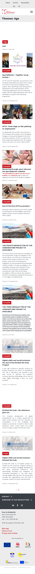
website (4, 175)
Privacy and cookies (9, 533)
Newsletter (25, 3)
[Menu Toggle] (31, 11)
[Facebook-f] (17, 505)
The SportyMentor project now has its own (16, 173)
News (8, 3)
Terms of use (7, 531)
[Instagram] (22, 505)
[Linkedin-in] (13, 505)
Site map (5, 528)
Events (15, 3)
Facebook (14, 175)
